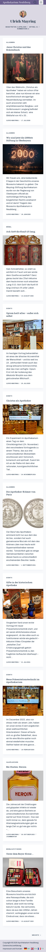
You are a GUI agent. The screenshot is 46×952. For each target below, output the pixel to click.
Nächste (35, 935)
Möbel (8, 227)
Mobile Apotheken (13, 849)
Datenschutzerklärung (12, 946)
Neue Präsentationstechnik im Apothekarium (22, 680)
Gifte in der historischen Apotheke (19, 583)
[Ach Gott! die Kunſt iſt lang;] (23, 250)
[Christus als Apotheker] (23, 419)
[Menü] (41, 2)
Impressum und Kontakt (12, 949)
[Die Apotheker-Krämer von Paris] (23, 513)
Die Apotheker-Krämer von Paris (21, 493)
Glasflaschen (12, 762)
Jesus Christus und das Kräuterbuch (18, 48)
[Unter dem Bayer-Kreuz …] (23, 872)
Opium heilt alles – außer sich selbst (22, 314)
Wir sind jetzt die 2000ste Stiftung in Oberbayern (19, 139)
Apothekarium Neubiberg (16, 2)
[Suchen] (35, 2)
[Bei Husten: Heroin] (23, 785)
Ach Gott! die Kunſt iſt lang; (20, 231)
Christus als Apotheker (18, 400)
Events (9, 308)
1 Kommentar (11, 836)
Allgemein (10, 42)
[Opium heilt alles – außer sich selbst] (23, 335)
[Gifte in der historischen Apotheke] (23, 604)
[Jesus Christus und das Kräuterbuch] (23, 68)
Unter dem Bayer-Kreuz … (19, 853)
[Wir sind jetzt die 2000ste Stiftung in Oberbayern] (23, 159)
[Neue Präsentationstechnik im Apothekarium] (23, 701)
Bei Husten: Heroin (16, 767)
